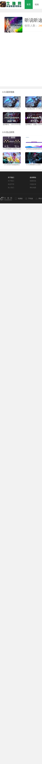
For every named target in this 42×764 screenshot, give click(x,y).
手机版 (30, 198)
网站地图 (33, 187)
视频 (37, 4)
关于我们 (11, 181)
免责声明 (11, 184)
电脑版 (20, 198)
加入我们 (11, 187)
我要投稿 (33, 181)
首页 (29, 4)
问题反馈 (33, 184)
